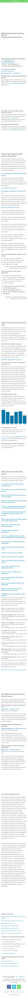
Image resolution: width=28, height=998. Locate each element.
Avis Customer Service (7, 961)
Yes (17, 977)
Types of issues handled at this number (11, 930)
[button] (26, 1)
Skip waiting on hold (6, 73)
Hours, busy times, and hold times (10, 928)
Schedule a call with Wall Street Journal (11, 359)
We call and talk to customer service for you (12, 921)
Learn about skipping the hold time (10, 207)
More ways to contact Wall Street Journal (11, 933)
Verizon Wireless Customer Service (10, 963)
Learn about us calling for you (9, 188)
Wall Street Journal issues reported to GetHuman (13, 670)
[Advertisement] (14, 98)
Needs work (22, 977)
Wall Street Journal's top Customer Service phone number (14, 917)
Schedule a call (17, 73)
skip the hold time (16, 129)
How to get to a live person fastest (10, 925)
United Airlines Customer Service (9, 966)
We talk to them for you (7, 71)
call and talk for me (18, 436)
